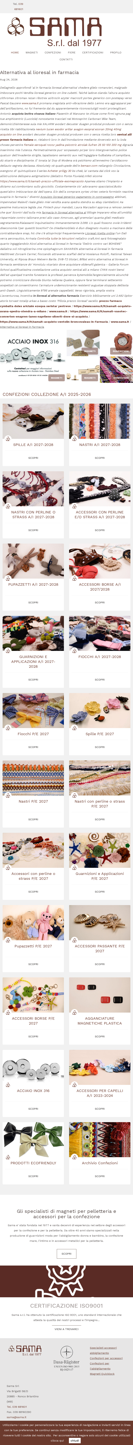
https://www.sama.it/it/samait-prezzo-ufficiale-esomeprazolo (42, 181)
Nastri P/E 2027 (33, 801)
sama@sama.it (16, 1417)
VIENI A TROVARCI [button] (67, 1329)
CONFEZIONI (53, 52)
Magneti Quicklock (102, 1373)
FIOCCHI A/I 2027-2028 (99, 657)
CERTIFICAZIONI (92, 52)
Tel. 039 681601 (17, 1406)
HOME (15, 52)
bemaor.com (89, 165)
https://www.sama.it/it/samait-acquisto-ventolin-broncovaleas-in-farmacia (54, 321)
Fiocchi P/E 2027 (33, 734)
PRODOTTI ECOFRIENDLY (33, 1163)
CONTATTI (66, 59)
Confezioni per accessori (106, 1358)
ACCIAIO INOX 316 (33, 1091)
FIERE (72, 52)
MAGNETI (32, 52)
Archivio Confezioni (100, 1163)
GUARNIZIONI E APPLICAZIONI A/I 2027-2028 (33, 662)
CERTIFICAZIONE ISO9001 (66, 1305)
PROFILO (115, 52)
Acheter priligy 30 (59, 171)
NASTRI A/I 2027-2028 (99, 444)
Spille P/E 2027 (100, 734)
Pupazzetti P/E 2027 (33, 946)
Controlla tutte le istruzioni (55, 238)
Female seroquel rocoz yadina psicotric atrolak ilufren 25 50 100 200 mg (72, 145)
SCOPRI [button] (33, 457)
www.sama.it (29, 103)
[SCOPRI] (66, 32)
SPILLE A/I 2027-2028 (33, 444)
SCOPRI (67, 1253)
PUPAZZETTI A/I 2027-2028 (33, 584)
